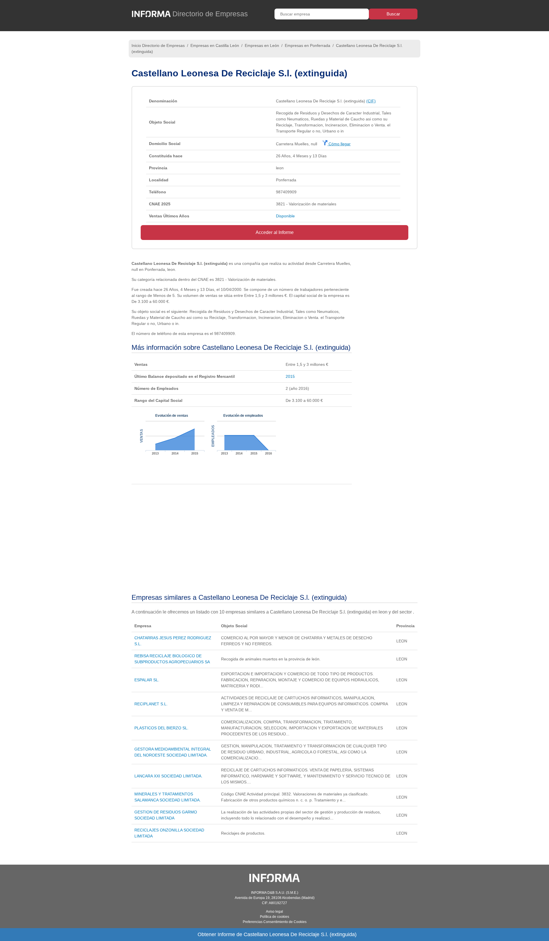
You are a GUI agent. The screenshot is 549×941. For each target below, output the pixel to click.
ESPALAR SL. (146, 680)
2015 (290, 376)
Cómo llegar (339, 144)
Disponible (285, 216)
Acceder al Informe (275, 232)
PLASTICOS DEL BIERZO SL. (161, 728)
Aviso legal (274, 912)
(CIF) (371, 101)
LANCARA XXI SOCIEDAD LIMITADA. (168, 776)
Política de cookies (274, 917)
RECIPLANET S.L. (151, 704)
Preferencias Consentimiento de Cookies (275, 922)
